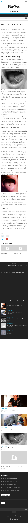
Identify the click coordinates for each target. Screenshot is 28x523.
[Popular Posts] (10, 300)
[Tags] (24, 300)
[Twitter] (13, 11)
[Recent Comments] (17, 300)
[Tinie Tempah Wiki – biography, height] (7, 248)
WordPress (13, 516)
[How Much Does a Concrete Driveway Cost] (3, 332)
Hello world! (15, 498)
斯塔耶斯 (3, 27)
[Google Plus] (15, 11)
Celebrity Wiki (4, 22)
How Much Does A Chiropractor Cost (14, 312)
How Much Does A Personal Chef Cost (15, 305)
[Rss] (17, 11)
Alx (20, 516)
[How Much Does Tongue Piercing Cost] (3, 319)
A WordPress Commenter (7, 498)
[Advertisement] (11, 287)
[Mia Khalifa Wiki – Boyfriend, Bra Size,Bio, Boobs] (3, 325)
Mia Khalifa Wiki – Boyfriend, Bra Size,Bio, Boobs (17, 325)
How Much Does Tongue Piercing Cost (15, 318)
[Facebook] (11, 11)
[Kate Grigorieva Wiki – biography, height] (20, 248)
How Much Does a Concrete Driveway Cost (16, 331)
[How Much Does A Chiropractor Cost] (3, 312)
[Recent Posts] (4, 300)
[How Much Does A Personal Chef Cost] (3, 306)
